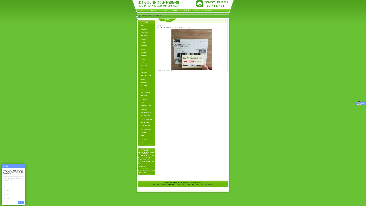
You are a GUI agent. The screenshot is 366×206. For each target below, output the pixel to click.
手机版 (205, 182)
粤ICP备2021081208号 (207, 184)
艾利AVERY (144, 132)
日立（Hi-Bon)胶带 (145, 122)
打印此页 (182, 27)
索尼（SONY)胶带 (145, 116)
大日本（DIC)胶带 (145, 126)
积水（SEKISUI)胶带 (146, 129)
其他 (142, 142)
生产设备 (186, 10)
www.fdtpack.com (142, 166)
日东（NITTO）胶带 (146, 75)
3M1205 (173, 70)
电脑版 (201, 182)
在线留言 (197, 10)
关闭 (188, 27)
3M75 (163, 70)
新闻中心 (175, 10)
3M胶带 (142, 25)
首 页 (142, 10)
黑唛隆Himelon (144, 136)
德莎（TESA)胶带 (145, 92)
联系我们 (208, 10)
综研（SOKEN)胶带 (146, 112)
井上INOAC (143, 139)
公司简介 (153, 10)
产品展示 (164, 10)
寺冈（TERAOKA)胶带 (146, 119)
